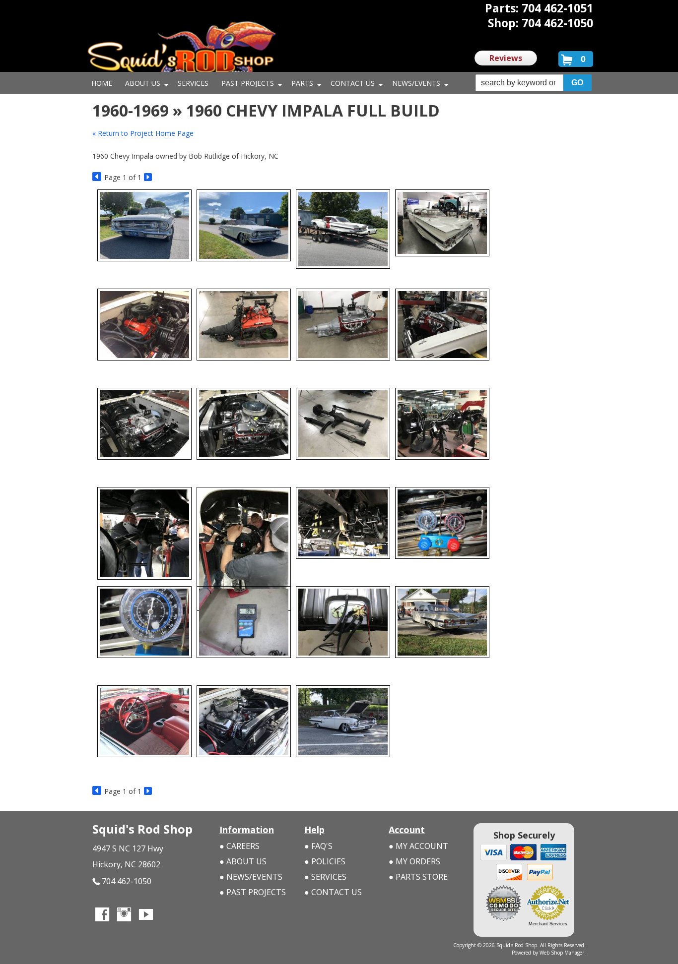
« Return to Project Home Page (143, 133)
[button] (533, 83)
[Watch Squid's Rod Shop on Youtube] (145, 915)
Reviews (505, 58)
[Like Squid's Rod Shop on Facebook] (102, 915)
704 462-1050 (126, 881)
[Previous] (97, 177)
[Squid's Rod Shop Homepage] (181, 52)
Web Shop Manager (562, 952)
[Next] (148, 177)
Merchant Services (548, 923)
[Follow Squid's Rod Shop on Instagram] (124, 915)
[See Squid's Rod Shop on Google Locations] (167, 915)
